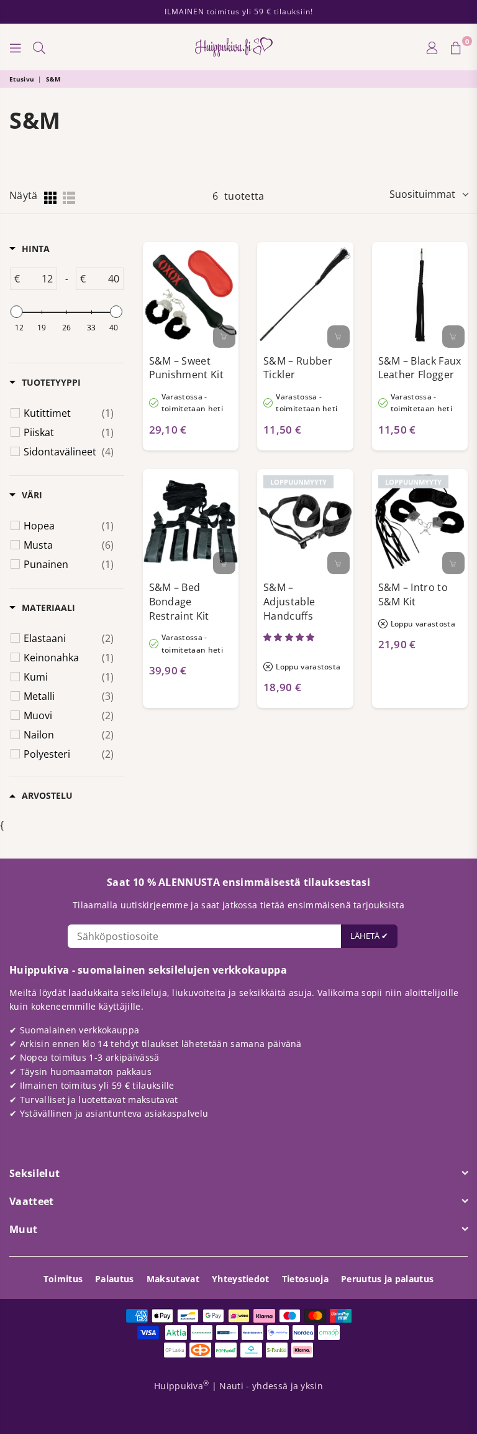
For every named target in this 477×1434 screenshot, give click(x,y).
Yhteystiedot (241, 1279)
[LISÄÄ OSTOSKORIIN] (224, 336)
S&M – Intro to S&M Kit (413, 594)
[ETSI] (39, 47)
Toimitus (63, 1279)
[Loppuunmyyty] (338, 563)
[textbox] (38, 278)
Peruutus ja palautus (387, 1279)
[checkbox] (69, 413)
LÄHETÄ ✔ (369, 935)
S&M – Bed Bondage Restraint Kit (179, 601)
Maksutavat (173, 1279)
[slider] (17, 311)
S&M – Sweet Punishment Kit (186, 368)
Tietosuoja (305, 1279)
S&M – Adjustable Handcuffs (289, 601)
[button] (290, 637)
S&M (53, 79)
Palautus (114, 1279)
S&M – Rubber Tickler (297, 368)
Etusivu (21, 79)
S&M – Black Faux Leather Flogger (419, 368)
